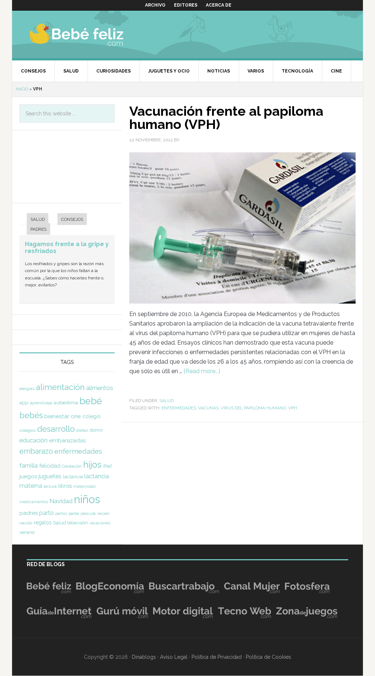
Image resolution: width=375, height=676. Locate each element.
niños (87, 499)
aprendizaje (41, 403)
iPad (107, 466)
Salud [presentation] (37, 219)
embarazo (36, 451)
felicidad (49, 466)
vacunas (208, 408)
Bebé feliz (91, 34)
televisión (77, 522)
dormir (96, 430)
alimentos (99, 387)
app (24, 402)
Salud (166, 400)
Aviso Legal (174, 657)
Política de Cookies (268, 657)
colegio (91, 416)
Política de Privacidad (217, 657)
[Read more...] (201, 371)
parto (46, 512)
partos (61, 513)
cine (76, 416)
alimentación (60, 387)
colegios (27, 430)
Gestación (72, 466)
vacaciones (99, 523)
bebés (31, 415)
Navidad (61, 501)
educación (33, 440)
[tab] (33, 220)
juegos (28, 476)
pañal (73, 513)
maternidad (84, 486)
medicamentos (33, 501)
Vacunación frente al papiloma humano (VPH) (226, 117)
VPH (292, 408)
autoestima (66, 402)
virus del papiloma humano (253, 408)
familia (28, 465)
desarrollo (56, 429)
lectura (50, 486)
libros (65, 486)
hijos (92, 464)
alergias (26, 388)
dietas (82, 430)
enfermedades (178, 408)
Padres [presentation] (38, 229)
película (88, 513)
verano (26, 532)
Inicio (22, 89)
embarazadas (67, 440)
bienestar (56, 416)
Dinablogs (144, 657)
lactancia (73, 476)
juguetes (50, 476)
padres (28, 513)
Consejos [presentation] (72, 219)
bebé (90, 400)
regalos (43, 522)
